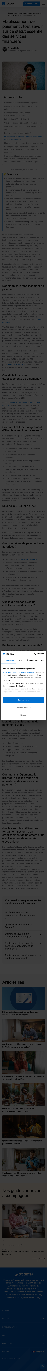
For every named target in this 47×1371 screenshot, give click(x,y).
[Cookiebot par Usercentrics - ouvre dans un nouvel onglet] (34, 654)
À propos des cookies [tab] (35, 660)
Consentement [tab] (8, 660)
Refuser (23, 715)
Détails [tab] (20, 660)
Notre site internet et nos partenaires (18, 672)
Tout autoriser (23, 700)
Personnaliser (22, 707)
